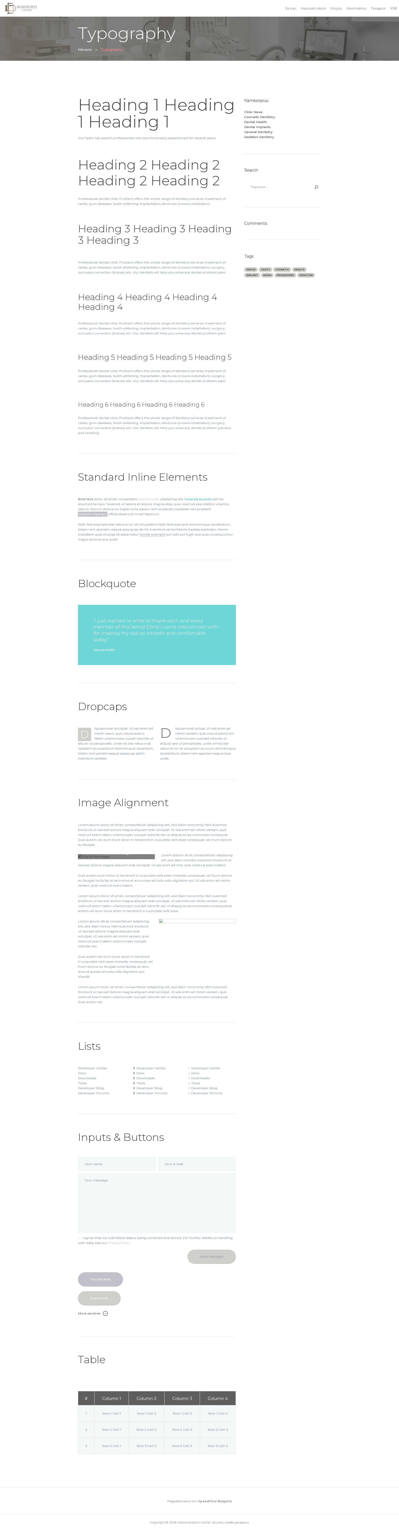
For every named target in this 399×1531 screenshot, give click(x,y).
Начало (85, 49)
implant (252, 275)
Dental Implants (257, 127)
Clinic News (253, 112)
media (267, 275)
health (299, 269)
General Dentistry (258, 132)
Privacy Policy (119, 1243)
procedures (285, 275)
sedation (306, 275)
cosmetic (282, 269)
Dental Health (255, 122)
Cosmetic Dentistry (259, 117)
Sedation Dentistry (259, 137)
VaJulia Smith (104, 650)
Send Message (211, 1257)
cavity (265, 269)
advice (251, 269)
